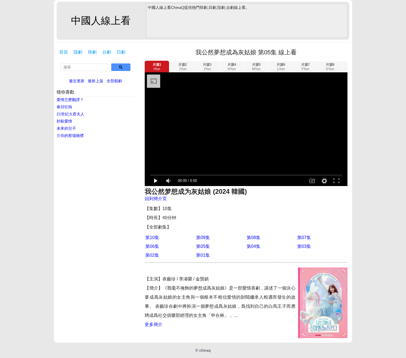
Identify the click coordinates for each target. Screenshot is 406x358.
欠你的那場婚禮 (70, 135)
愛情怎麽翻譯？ (70, 99)
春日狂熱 (64, 107)
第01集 (203, 255)
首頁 (63, 52)
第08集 (253, 237)
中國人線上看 (101, 20)
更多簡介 (153, 324)
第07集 (304, 237)
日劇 (121, 52)
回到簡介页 (156, 198)
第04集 (253, 246)
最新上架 (95, 81)
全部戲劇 (114, 81)
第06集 (152, 246)
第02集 (152, 255)
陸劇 (77, 52)
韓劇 (92, 52)
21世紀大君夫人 (70, 114)
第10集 (152, 237)
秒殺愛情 (64, 121)
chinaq (205, 350)
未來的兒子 (66, 128)
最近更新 (77, 81)
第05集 (203, 246)
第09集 (203, 237)
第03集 (304, 246)
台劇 (106, 52)
